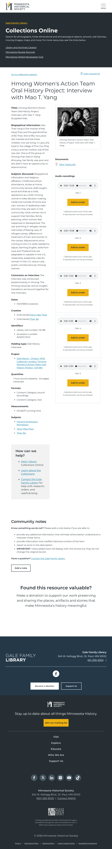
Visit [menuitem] (56, 736)
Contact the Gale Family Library (48, 558)
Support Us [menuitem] (56, 761)
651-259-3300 (96, 660)
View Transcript (67, 164)
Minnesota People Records (20, 52)
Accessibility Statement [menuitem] (88, 843)
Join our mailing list (56, 722)
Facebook (56, 673)
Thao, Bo (34, 319)
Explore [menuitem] (56, 742)
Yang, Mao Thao (38, 315)
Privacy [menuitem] (18, 843)
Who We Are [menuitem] (56, 755)
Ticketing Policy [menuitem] (48, 843)
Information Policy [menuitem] (31, 843)
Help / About (29, 461)
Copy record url (91, 73)
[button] (103, 7)
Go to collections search (24, 74)
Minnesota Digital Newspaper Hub (24, 57)
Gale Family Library (16, 23)
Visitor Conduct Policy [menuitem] (66, 843)
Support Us (71, 686)
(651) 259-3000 (45, 798)
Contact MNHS (66, 798)
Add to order (78, 202)
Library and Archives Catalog (21, 47)
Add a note (21, 568)
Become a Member (44, 686)
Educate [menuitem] (56, 749)
